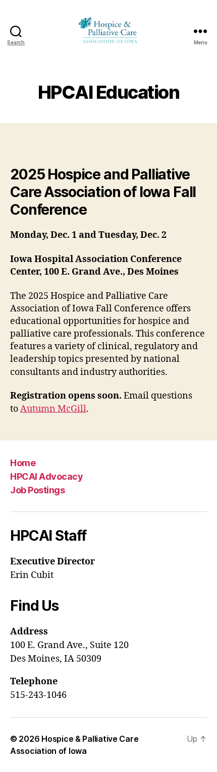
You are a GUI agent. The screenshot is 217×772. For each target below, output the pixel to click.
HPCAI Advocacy (46, 476)
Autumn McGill (53, 409)
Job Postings (37, 490)
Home (22, 463)
